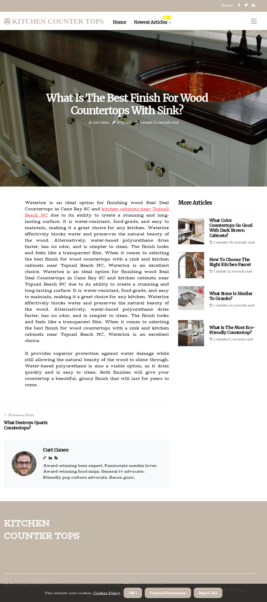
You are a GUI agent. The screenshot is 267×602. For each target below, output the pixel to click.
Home (119, 22)
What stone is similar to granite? (231, 296)
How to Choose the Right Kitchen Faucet (230, 262)
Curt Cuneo (101, 122)
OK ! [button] (133, 592)
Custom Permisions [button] (168, 592)
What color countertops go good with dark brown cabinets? (230, 228)
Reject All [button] (208, 592)
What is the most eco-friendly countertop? (232, 330)
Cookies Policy (106, 592)
